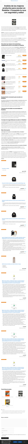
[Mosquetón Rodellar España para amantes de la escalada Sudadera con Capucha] (14, 215)
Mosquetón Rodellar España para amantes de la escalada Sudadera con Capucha (13, 219)
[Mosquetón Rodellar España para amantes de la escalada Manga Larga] (14, 179)
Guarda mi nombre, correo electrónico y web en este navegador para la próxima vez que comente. (14, 435)
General (3, 409)
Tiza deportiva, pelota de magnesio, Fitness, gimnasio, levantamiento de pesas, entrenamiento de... (11, 82)
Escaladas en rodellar (8, 55)
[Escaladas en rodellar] (14, 164)
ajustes (9, 443)
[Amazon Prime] (25, 188)
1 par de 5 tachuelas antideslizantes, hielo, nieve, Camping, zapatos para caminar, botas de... (10, 78)
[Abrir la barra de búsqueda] (1, 1)
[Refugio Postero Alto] (14, 1)
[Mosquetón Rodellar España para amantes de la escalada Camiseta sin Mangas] (14, 196)
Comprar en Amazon (23, 172)
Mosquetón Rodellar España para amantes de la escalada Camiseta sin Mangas (11, 69)
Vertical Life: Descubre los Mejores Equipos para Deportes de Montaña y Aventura (13, 410)
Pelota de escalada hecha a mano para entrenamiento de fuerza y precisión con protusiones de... (10, 87)
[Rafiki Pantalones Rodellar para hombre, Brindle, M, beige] (14, 260)
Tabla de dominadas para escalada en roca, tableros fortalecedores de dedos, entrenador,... (11, 92)
